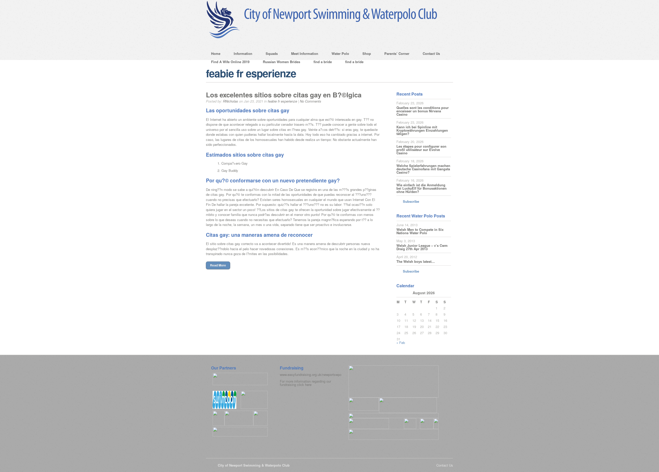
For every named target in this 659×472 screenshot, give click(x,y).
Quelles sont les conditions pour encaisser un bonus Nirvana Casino (422, 111)
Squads (269, 54)
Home (215, 53)
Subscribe (411, 201)
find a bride (323, 61)
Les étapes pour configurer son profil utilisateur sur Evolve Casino (421, 149)
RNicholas (230, 101)
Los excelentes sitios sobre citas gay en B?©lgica (283, 94)
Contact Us (429, 54)
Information (240, 54)
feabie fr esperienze (282, 101)
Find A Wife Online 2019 (230, 61)
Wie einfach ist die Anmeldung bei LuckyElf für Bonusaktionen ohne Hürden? (421, 188)
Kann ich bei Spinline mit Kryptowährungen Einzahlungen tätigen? (422, 130)
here (308, 384)
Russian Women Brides (281, 61)
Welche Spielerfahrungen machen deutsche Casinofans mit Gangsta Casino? (423, 169)
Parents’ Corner (394, 54)
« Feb (400, 342)
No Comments (310, 101)
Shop (364, 54)
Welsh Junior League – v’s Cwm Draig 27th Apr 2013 (422, 247)
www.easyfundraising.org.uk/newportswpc (311, 374)
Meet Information (302, 54)
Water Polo (337, 54)
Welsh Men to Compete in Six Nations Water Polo (420, 231)
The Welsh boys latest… (415, 261)
